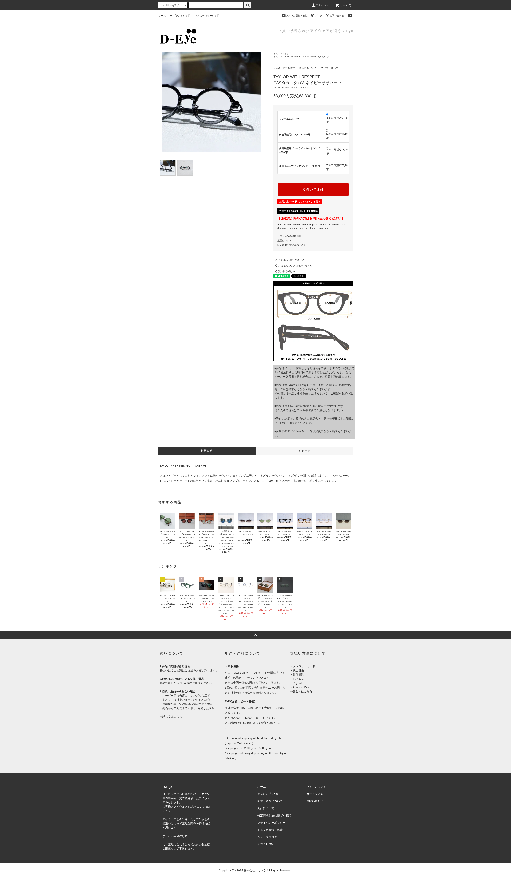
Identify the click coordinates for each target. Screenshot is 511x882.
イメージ (304, 450)
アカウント (322, 5)
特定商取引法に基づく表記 (291, 245)
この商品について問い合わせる (295, 265)
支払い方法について (270, 793)
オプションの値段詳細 (289, 236)
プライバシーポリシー (271, 822)
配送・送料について (270, 801)
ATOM (269, 844)
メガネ (285, 54)
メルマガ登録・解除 (297, 15)
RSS (260, 844)
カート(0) (345, 5)
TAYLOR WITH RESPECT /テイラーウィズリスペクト (306, 57)
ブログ (318, 15)
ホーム (162, 15)
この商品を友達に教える (291, 260)
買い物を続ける (286, 271)
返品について (284, 240)
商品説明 (206, 450)
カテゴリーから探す (210, 15)
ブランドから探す (182, 15)
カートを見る (314, 793)
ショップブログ (267, 837)
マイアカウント (316, 786)
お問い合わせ (337, 15)
